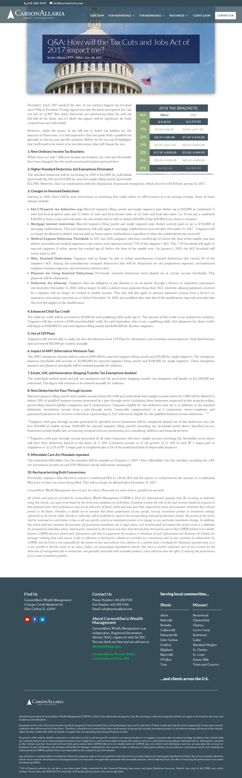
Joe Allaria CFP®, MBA (67, 57)
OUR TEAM (97, 15)
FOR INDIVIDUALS (120, 15)
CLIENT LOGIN (201, 15)
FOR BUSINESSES (150, 15)
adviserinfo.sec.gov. (107, 646)
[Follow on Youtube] (27, 619)
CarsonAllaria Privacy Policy (114, 654)
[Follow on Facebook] (35, 619)
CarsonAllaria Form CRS (110, 658)
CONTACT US (225, 15)
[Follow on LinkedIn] (42, 619)
